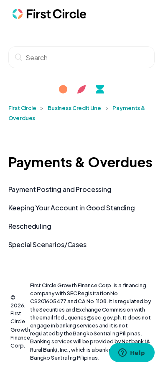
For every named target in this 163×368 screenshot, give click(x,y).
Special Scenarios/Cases (47, 244)
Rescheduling (29, 226)
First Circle (22, 108)
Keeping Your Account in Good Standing (71, 207)
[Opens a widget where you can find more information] (132, 353)
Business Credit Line (74, 108)
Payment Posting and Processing (60, 189)
